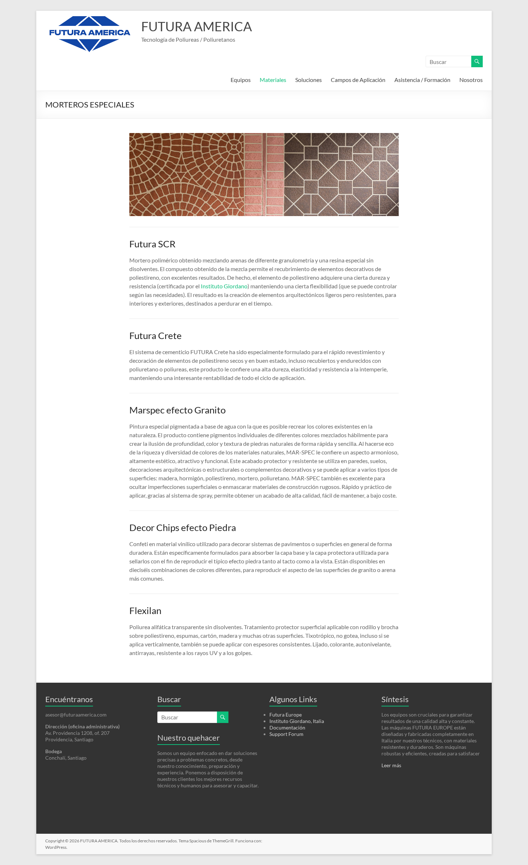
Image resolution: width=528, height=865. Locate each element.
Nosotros (471, 79)
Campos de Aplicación (358, 79)
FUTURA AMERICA (196, 26)
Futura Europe (285, 714)
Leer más (391, 765)
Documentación (287, 727)
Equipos (241, 79)
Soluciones (308, 79)
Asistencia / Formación (422, 79)
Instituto (212, 286)
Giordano (235, 286)
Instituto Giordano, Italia (296, 721)
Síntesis (395, 699)
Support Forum (286, 734)
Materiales (273, 79)
